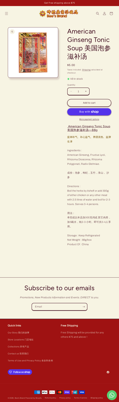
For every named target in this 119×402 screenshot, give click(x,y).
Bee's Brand (20, 398)
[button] (6, 13)
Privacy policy (65, 398)
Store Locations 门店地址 (21, 339)
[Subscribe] (83, 307)
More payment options (89, 119)
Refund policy (50, 398)
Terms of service (80, 398)
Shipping (86, 70)
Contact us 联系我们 (18, 353)
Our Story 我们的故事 (18, 333)
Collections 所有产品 (18, 346)
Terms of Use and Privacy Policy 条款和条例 (30, 360)
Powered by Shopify (33, 398)
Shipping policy (96, 398)
